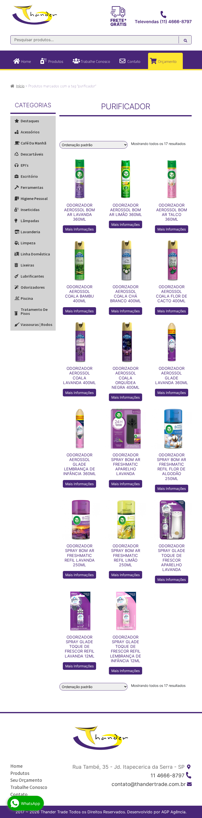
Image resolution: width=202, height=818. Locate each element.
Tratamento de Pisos (34, 311)
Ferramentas (32, 187)
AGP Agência (173, 811)
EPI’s (24, 165)
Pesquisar (188, 41)
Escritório (29, 176)
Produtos (55, 61)
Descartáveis (32, 154)
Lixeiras (27, 265)
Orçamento (167, 61)
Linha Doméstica (35, 253)
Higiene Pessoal (34, 198)
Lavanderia (30, 231)
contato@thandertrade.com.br (149, 784)
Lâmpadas (30, 220)
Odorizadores (33, 287)
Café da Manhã (33, 143)
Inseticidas (30, 209)
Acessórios (30, 131)
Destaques (30, 120)
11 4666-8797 (168, 775)
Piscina (27, 298)
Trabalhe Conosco (95, 61)
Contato (133, 61)
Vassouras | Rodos (36, 324)
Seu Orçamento (26, 780)
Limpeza (28, 242)
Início (20, 86)
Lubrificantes (32, 276)
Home (26, 61)
